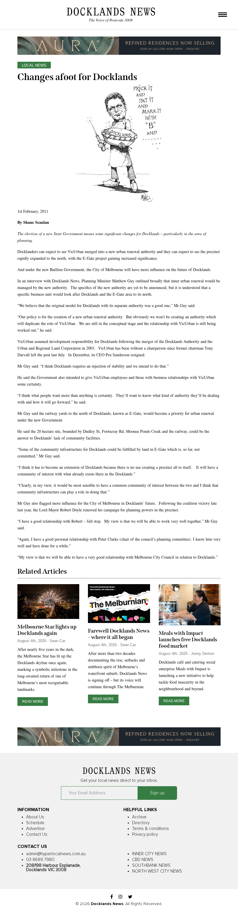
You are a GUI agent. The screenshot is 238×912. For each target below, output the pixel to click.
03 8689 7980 (40, 860)
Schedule (35, 823)
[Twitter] (130, 897)
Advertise (35, 828)
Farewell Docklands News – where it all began (118, 634)
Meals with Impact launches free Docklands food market (188, 639)
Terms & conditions (150, 828)
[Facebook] (111, 897)
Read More (32, 702)
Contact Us (36, 834)
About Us (35, 817)
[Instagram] (120, 897)
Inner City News (149, 854)
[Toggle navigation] (222, 15)
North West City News (157, 871)
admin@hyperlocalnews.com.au (56, 854)
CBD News (142, 860)
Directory (140, 823)
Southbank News (151, 865)
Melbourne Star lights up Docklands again (47, 630)
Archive (139, 817)
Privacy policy (145, 834)
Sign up (157, 793)
